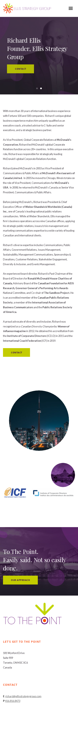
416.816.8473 (12, 700)
